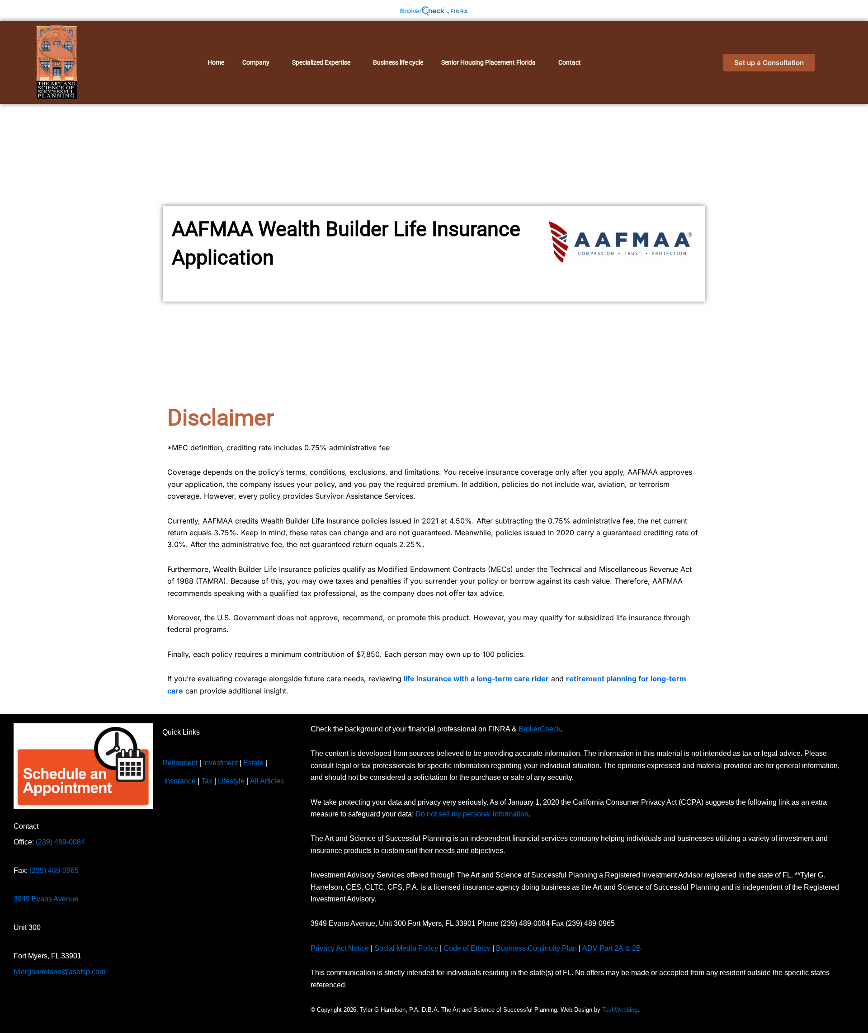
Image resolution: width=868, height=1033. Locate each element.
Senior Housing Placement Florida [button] (488, 62)
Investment (220, 763)
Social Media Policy (406, 948)
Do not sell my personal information (471, 814)
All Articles (267, 781)
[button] (258, 62)
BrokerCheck (540, 729)
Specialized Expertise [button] (321, 62)
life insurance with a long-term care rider (476, 678)
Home (216, 62)
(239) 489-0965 (54, 870)
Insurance (180, 781)
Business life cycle (398, 62)
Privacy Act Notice (340, 948)
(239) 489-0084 (60, 841)
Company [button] (255, 62)
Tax (206, 781)
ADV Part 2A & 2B (612, 948)
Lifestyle (231, 781)
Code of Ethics (467, 948)
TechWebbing (619, 1009)
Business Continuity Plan (536, 948)
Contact (569, 62)
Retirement (180, 763)
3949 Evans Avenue (46, 898)
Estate (253, 763)
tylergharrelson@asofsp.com (59, 971)
